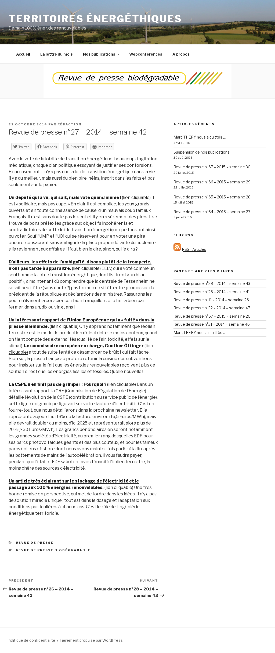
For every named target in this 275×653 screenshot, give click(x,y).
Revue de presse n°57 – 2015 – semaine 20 (212, 316)
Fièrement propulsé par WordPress (91, 640)
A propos (181, 54)
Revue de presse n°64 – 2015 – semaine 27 (211, 211)
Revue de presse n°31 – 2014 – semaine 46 (211, 324)
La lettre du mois (56, 54)
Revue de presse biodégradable (53, 550)
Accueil (23, 54)
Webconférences (145, 54)
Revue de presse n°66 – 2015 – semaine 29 (212, 182)
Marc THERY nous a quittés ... (199, 332)
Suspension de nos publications (201, 152)
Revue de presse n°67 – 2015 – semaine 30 (212, 167)
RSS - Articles (193, 249)
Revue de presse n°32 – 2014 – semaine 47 (211, 308)
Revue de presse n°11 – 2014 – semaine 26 (211, 300)
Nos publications (99, 54)
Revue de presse (35, 543)
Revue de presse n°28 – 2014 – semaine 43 (211, 283)
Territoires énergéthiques (95, 19)
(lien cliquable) (80, 197)
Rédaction (69, 124)
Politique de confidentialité (31, 640)
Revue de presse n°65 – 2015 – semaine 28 (212, 197)
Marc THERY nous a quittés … (199, 137)
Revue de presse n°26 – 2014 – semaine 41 (211, 291)
